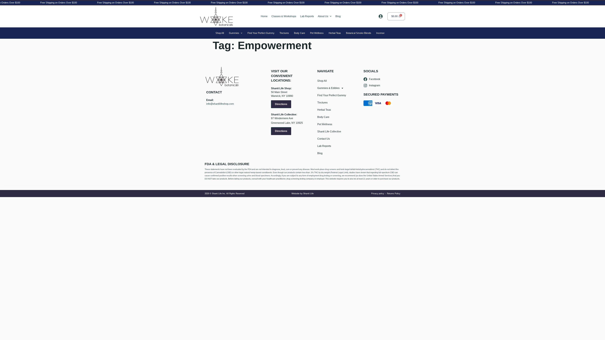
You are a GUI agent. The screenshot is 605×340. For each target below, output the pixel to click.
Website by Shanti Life (302, 193)
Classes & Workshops (283, 16)
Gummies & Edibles (328, 88)
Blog (338, 16)
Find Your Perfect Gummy (261, 33)
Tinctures (284, 33)
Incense (380, 33)
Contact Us (323, 138)
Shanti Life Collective (329, 131)
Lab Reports (307, 16)
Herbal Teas (335, 33)
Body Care (299, 33)
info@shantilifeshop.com (220, 103)
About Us (323, 16)
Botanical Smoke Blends (358, 33)
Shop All (220, 33)
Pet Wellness (317, 33)
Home (264, 16)
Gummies (234, 33)
